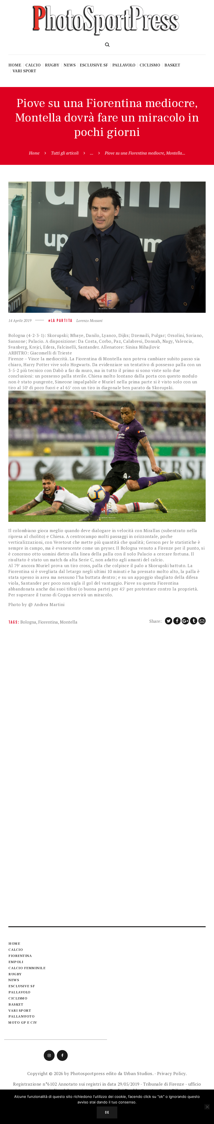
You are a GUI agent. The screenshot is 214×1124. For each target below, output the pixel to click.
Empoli (15, 962)
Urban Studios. (138, 1073)
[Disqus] (107, 703)
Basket (15, 1004)
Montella (68, 622)
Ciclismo (17, 998)
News (13, 980)
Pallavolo (19, 992)
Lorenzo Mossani (89, 320)
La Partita (61, 320)
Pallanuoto (21, 1016)
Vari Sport (19, 1010)
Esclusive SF (21, 986)
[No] (207, 1107)
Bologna (28, 622)
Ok (107, 1113)
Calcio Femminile (26, 968)
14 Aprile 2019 (19, 320)
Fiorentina (48, 622)
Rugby (15, 974)
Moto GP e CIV (22, 1022)
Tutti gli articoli (65, 153)
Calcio (15, 949)
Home (34, 153)
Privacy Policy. (172, 1073)
